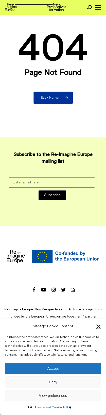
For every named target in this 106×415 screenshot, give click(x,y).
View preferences (53, 395)
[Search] (88, 7)
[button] (98, 326)
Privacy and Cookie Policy (53, 408)
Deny (53, 382)
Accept (53, 368)
